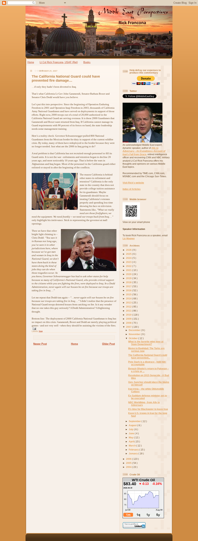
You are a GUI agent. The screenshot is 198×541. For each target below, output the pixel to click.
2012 (129, 306)
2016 (129, 290)
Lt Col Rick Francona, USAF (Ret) (59, 62)
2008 (129, 323)
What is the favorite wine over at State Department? (145, 342)
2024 (129, 258)
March (132, 445)
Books (86, 62)
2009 (129, 318)
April (132, 441)
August (133, 425)
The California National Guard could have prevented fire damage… (66, 78)
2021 (129, 270)
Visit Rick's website (133, 182)
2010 (129, 314)
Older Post (108, 343)
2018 (129, 282)
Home (30, 62)
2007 (129, 327)
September (135, 421)
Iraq (41, 331)
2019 (129, 278)
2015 (129, 294)
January (133, 453)
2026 (129, 250)
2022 (129, 266)
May (131, 437)
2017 (129, 286)
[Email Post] (34, 329)
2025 (129, 254)
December (135, 330)
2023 (129, 262)
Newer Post (40, 343)
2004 (129, 467)
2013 (129, 302)
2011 (129, 310)
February (134, 449)
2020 (129, 274)
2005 (129, 463)
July (131, 429)
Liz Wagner (129, 238)
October (133, 338)
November (135, 334)
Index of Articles (132, 189)
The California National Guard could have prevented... (147, 356)
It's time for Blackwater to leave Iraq (148, 409)
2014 (129, 298)
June (132, 433)
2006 (129, 459)
